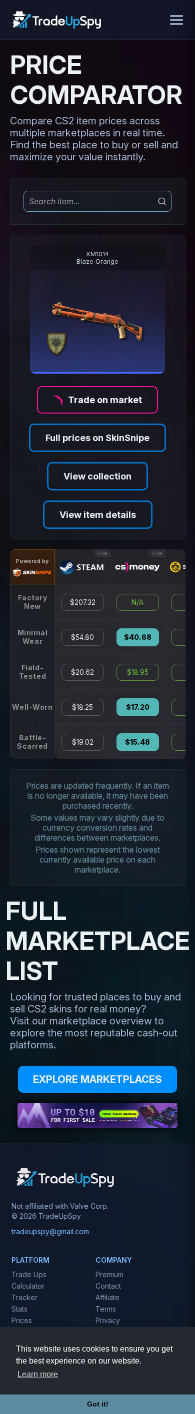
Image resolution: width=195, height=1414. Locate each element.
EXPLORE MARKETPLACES (97, 1079)
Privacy (108, 1320)
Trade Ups (29, 1274)
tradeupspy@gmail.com (50, 1231)
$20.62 (82, 672)
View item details (98, 514)
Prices (22, 1320)
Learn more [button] (38, 1374)
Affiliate (108, 1297)
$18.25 (82, 707)
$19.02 (83, 742)
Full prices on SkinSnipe (98, 438)
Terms (106, 1309)
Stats (20, 1309)
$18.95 (137, 672)
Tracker (25, 1297)
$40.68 (138, 637)
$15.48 (137, 742)
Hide (102, 553)
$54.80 (82, 637)
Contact (108, 1286)
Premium (110, 1274)
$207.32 (83, 602)
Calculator (28, 1286)
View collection (98, 476)
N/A (138, 602)
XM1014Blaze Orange (97, 257)
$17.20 (138, 707)
